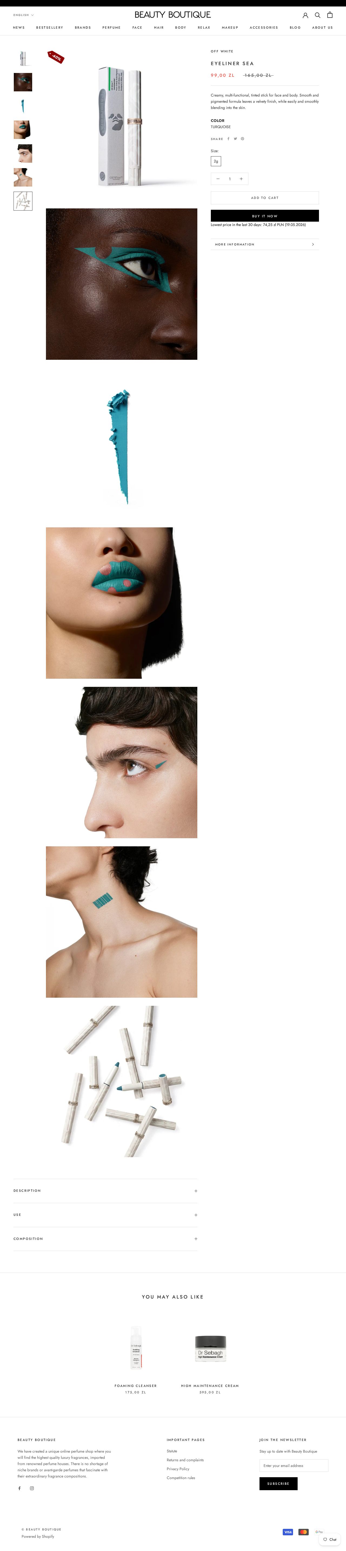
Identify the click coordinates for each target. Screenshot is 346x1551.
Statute (172, 1451)
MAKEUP (230, 27)
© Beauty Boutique (41, 1529)
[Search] (318, 15)
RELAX (204, 27)
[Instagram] (32, 1488)
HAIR (159, 27)
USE (17, 1214)
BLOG (295, 27)
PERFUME (111, 27)
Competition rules (181, 1477)
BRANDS (83, 27)
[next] (329, 1352)
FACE (137, 27)
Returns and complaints (185, 1460)
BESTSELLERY (49, 27)
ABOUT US (322, 27)
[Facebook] (228, 138)
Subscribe (278, 1483)
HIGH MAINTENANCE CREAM (210, 1385)
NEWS (19, 27)
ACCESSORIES (264, 27)
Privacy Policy (178, 1469)
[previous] (17, 1352)
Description (27, 1190)
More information (235, 244)
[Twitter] (235, 138)
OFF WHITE (222, 51)
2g (216, 161)
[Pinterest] (242, 138)
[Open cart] (329, 15)
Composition (28, 1238)
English (21, 15)
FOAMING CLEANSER (136, 1385)
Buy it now (265, 216)
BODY (181, 27)
